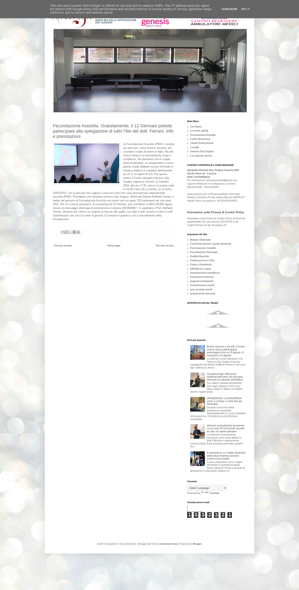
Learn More (229, 9)
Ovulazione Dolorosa (202, 277)
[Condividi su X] (71, 232)
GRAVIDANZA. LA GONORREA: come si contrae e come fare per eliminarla (224, 401)
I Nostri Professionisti (201, 143)
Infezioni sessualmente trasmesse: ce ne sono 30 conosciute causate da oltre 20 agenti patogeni (226, 428)
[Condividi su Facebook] (74, 232)
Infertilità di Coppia (200, 268)
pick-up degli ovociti (201, 289)
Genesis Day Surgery (202, 151)
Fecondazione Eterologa (203, 252)
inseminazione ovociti (202, 285)
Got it (245, 9)
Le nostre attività (199, 130)
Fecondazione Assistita (203, 135)
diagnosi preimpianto (202, 281)
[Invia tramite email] (63, 232)
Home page (113, 245)
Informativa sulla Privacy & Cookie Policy (215, 212)
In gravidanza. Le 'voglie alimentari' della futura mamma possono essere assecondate (226, 455)
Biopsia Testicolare (200, 239)
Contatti (194, 147)
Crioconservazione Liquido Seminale (210, 243)
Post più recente (63, 245)
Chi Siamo (196, 126)
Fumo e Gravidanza (201, 264)
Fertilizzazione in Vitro (202, 260)
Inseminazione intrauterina (205, 272)
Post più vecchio (165, 245)
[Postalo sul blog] (67, 232)
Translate (214, 493)
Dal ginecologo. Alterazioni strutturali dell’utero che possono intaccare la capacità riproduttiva (225, 377)
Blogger (197, 543)
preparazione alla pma (202, 293)
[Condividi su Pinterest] (78, 232)
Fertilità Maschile (199, 256)
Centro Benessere (200, 139)
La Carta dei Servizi (201, 155)
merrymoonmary (169, 543)
